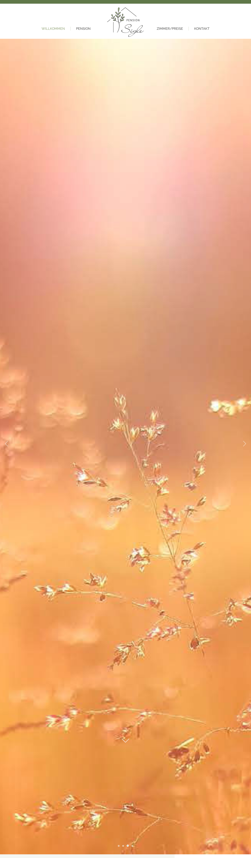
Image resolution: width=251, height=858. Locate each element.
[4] (132, 846)
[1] (119, 846)
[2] (123, 846)
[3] (128, 846)
